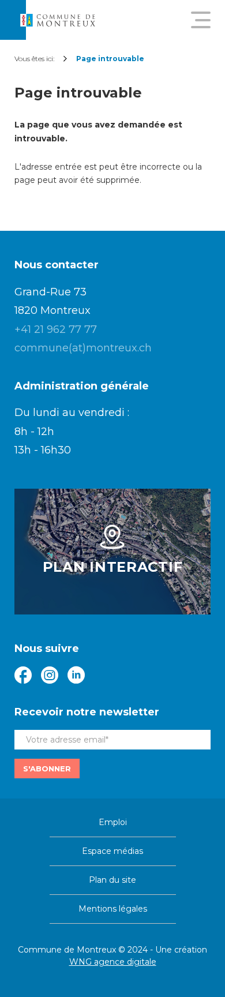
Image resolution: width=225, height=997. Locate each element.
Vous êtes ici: (34, 58)
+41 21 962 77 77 (55, 329)
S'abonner (47, 768)
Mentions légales (112, 909)
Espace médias (112, 851)
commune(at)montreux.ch (83, 348)
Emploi (113, 822)
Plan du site (112, 880)
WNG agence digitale (112, 962)
